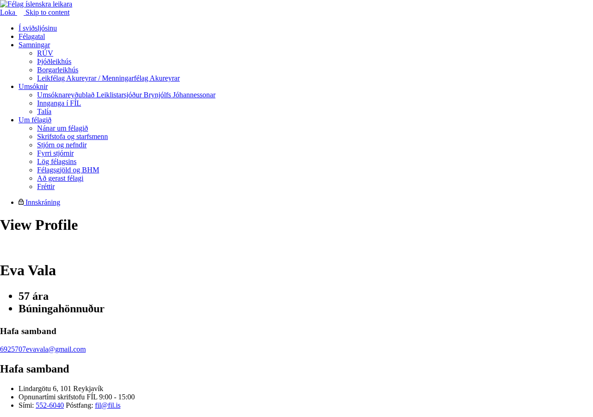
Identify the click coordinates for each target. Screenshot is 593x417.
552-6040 (50, 405)
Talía (44, 111)
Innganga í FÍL (59, 103)
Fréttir (46, 186)
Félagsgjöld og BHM (68, 170)
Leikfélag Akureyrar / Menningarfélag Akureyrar (108, 78)
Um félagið (35, 120)
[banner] (36, 4)
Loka (8, 12)
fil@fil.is (107, 405)
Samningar (34, 45)
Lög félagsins (56, 161)
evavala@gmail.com (56, 349)
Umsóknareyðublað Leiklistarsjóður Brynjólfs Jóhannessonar (126, 95)
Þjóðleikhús (54, 61)
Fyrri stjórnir (55, 153)
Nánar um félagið (62, 128)
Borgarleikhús (57, 70)
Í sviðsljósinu (38, 28)
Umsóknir (33, 86)
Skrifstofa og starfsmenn (72, 136)
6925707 (13, 349)
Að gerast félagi (60, 178)
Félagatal (32, 36)
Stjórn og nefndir (62, 145)
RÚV (45, 53)
